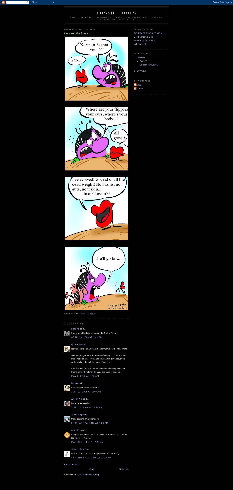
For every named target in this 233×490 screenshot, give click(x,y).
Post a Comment (72, 464)
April (142, 61)
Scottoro (138, 85)
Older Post (124, 469)
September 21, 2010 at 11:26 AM (91, 458)
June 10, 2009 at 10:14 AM (87, 407)
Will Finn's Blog (141, 44)
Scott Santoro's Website (145, 40)
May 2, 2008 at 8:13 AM (85, 376)
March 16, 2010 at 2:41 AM (87, 442)
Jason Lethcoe (78, 449)
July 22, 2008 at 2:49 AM (86, 392)
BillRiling (75, 329)
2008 (139, 57)
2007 (139, 71)
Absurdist (75, 430)
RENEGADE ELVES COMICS (148, 33)
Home (91, 469)
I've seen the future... (149, 65)
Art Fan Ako (76, 399)
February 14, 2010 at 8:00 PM (89, 423)
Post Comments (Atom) (88, 475)
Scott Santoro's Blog (143, 37)
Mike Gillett (76, 344)
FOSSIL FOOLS (116, 13)
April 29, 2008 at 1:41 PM (86, 337)
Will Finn (139, 88)
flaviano (74, 383)
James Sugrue (78, 414)
